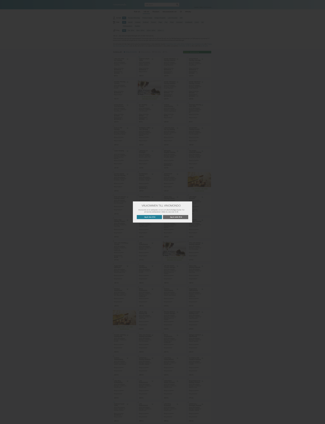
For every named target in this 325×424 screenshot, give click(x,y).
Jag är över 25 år (149, 217)
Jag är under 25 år (176, 217)
